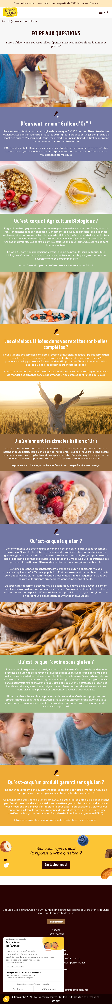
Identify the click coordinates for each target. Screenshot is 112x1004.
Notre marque (56, 934)
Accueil (5, 21)
